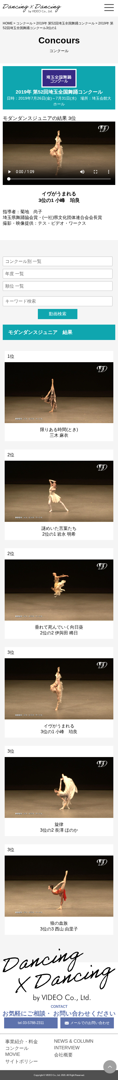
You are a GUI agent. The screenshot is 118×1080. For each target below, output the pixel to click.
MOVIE (12, 1054)
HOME (8, 23)
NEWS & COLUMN (73, 1041)
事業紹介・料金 (21, 1041)
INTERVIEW (67, 1047)
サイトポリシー (21, 1061)
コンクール (24, 23)
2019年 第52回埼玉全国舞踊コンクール (65, 23)
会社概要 (63, 1055)
